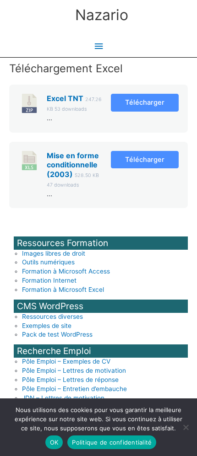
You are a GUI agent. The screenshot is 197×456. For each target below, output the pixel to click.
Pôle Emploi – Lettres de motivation (74, 370)
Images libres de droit (53, 253)
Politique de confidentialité (112, 442)
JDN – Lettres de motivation (63, 398)
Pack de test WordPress (57, 334)
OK (54, 442)
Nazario (101, 15)
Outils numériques (48, 262)
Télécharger (144, 102)
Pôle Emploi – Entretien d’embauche (74, 388)
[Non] (185, 427)
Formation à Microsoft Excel (63, 289)
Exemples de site (46, 325)
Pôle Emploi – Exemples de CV (66, 361)
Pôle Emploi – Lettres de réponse (70, 379)
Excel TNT (65, 98)
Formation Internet (49, 280)
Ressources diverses (52, 316)
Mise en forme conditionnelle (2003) (73, 165)
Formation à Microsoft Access (66, 271)
